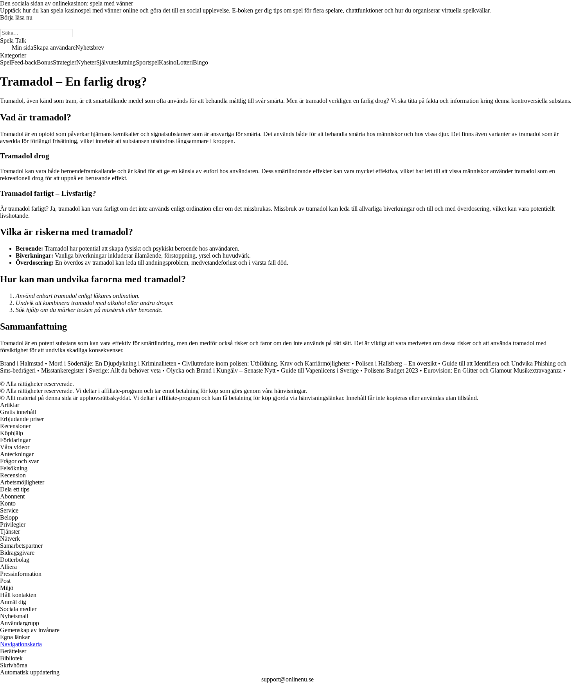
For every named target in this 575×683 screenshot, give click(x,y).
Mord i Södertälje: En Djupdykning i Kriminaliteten (112, 363)
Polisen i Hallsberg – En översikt (396, 363)
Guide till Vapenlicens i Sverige (320, 370)
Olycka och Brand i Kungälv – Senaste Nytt (220, 370)
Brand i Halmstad (21, 363)
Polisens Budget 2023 (391, 370)
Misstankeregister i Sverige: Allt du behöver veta (101, 370)
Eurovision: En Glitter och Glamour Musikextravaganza (493, 370)
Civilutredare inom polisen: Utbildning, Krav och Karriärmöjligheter (266, 363)
